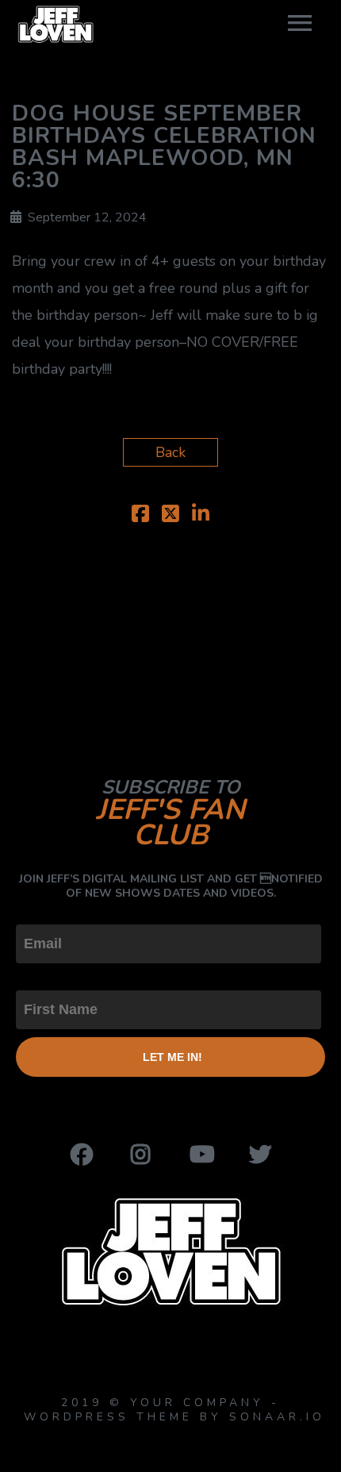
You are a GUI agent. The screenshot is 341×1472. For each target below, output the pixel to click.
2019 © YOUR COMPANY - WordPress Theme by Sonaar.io (171, 1409)
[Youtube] (200, 1154)
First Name (51, 976)
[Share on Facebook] (140, 515)
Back (170, 452)
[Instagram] (141, 1154)
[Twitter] (260, 1154)
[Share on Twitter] (170, 515)
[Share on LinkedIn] (201, 515)
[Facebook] (81, 1154)
